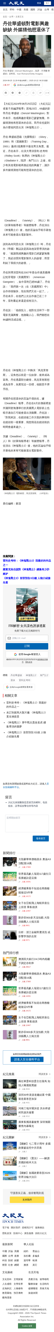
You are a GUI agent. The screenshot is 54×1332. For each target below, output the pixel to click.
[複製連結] (26, 93)
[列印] (33, 93)
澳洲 (26, 1265)
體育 (4, 1265)
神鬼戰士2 (31, 675)
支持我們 (27, 1199)
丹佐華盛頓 (16, 675)
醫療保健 (33, 1284)
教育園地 (7, 1293)
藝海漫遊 (7, 1297)
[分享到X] (19, 93)
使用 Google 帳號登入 (29, 654)
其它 (35, 1265)
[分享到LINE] (13, 93)
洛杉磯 (27, 1256)
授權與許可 (27, 1227)
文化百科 (7, 1279)
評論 (39, 9)
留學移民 (44, 1279)
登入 (47, 3)
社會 (10, 1265)
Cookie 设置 (27, 1326)
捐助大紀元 (41, 1233)
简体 (39, 3)
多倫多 (36, 1256)
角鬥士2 (44, 675)
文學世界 (18, 1284)
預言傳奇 (18, 1293)
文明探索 (18, 1279)
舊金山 (36, 1251)
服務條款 (39, 1227)
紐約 (26, 1251)
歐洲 (35, 1260)
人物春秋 (18, 1288)
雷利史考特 (24, 680)
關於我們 (15, 1227)
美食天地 (44, 1288)
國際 (33, 9)
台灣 (46, 9)
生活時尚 (44, 1284)
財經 (10, 1260)
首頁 (5, 9)
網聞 (16, 1265)
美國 (26, 9)
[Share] (20, 867)
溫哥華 (27, 1260)
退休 (13, 680)
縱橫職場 (33, 1288)
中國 (19, 9)
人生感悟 (7, 1284)
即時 (12, 9)
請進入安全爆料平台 (27, 1059)
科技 (4, 1260)
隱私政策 (28, 662)
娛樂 (16, 1260)
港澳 (16, 1256)
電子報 (5, 1227)
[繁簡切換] (47, 93)
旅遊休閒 (33, 1293)
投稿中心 (17, 1233)
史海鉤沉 (7, 1288)
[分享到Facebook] (6, 93)
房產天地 (33, 1279)
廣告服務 (28, 1233)
